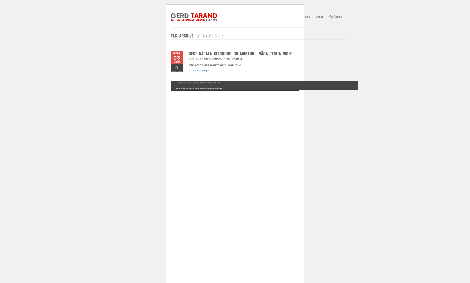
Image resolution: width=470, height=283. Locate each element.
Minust (319, 17)
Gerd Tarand (213, 58)
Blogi (307, 17)
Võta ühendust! (336, 17)
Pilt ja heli (234, 58)
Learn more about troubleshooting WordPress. (199, 88)
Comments (177, 69)
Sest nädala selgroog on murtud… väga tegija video (241, 53)
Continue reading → (199, 70)
